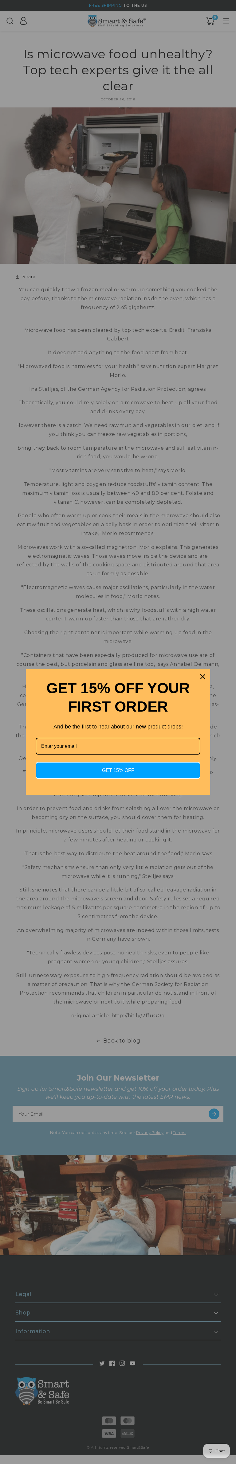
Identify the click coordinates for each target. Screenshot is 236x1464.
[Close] (202, 676)
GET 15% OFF (118, 770)
